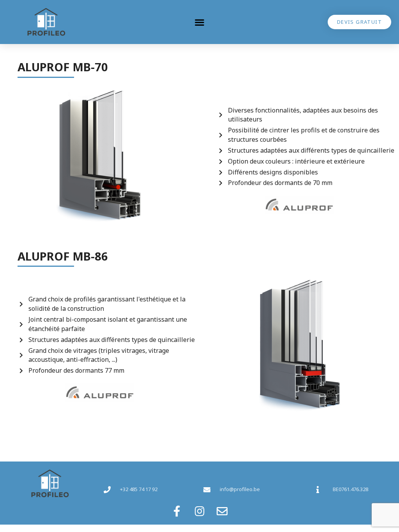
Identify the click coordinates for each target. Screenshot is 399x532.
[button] (199, 22)
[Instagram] (199, 511)
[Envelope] (222, 511)
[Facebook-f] (176, 511)
